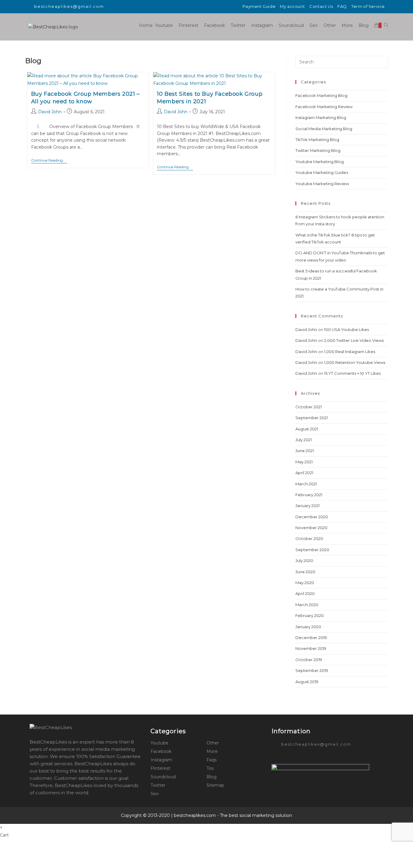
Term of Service (368, 6)
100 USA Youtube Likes (346, 329)
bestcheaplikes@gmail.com (69, 6)
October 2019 (308, 659)
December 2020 (311, 516)
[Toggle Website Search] (386, 25)
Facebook (161, 751)
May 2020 (304, 582)
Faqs (211, 760)
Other (213, 743)
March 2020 (306, 604)
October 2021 (308, 406)
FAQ (342, 6)
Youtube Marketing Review (322, 183)
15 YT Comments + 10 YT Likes (352, 373)
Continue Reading (49, 160)
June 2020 (305, 571)
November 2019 (310, 648)
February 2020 (309, 615)
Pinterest (160, 768)
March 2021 (306, 483)
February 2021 (308, 494)
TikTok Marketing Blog (317, 139)
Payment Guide (258, 6)
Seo (155, 793)
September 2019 (311, 670)
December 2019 (311, 637)
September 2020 (312, 549)
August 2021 (306, 428)
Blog (211, 776)
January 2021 (307, 505)
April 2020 (305, 593)
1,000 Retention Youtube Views (354, 362)
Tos (210, 768)
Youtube (159, 743)
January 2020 (308, 626)
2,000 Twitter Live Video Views (354, 340)
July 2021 (303, 439)
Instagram (161, 760)
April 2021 (304, 472)
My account (292, 6)
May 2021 (304, 461)
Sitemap (215, 785)
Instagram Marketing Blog (320, 117)
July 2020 (304, 560)
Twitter (158, 785)
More (212, 751)
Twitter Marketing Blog (317, 150)
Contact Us (321, 6)
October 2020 (309, 538)
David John (50, 111)
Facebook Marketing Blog (321, 95)
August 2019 (306, 681)
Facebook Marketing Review (324, 106)
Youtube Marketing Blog (319, 161)
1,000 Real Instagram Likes (349, 351)
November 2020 (311, 527)
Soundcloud (163, 776)
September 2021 (311, 417)
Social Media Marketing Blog (323, 128)
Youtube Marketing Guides (321, 172)
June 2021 (304, 450)
